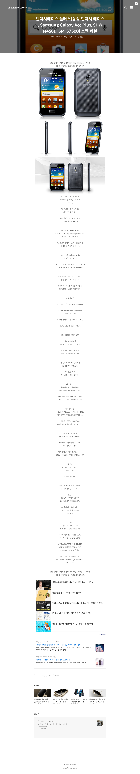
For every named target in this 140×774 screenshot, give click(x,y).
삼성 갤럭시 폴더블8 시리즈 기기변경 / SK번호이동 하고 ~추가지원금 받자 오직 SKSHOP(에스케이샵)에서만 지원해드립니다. (63, 648)
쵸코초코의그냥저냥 (70, 764)
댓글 (36, 713)
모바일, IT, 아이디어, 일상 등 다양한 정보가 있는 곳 (52, 724)
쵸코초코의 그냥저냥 (18, 7)
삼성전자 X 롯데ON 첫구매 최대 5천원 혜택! (53, 659)
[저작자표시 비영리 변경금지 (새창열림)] (56, 675)
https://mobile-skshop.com (45, 642)
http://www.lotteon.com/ (44, 657)
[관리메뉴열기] (136, 3)
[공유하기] (40, 675)
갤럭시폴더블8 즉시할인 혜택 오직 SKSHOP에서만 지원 (58, 645)
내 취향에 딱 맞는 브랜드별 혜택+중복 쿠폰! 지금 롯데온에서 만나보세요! (61, 662)
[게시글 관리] (43, 675)
